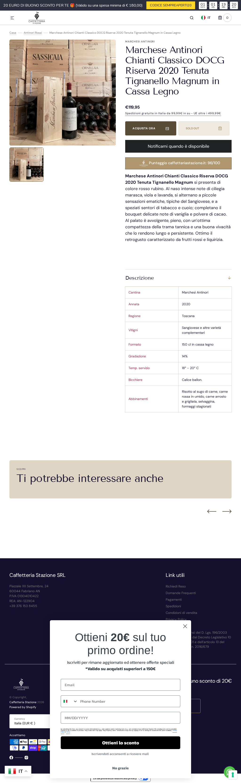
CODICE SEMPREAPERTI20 (171, 5)
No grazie (120, 768)
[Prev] (211, 511)
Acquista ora (144, 128)
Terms (68, 732)
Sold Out (192, 128)
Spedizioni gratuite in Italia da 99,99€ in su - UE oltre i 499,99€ (173, 113)
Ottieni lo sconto (120, 742)
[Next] (227, 511)
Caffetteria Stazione (22, 702)
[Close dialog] (185, 626)
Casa (12, 33)
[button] (12, 18)
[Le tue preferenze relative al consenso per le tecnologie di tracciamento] (232, 774)
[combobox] (69, 701)
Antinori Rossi (33, 33)
